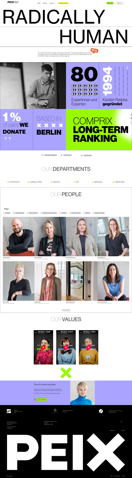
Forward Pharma (63, 3)
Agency (45, 3)
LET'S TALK (110, 3)
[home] (22, 3)
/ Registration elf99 (48, 424)
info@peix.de (9, 428)
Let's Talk (42, 399)
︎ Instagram (112, 430)
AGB (111, 476)
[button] (53, 3)
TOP (121, 421)
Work (39, 3)
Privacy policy (117, 476)
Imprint (123, 476)
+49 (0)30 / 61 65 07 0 (11, 426)
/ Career (46, 422)
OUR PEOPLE (67, 155)
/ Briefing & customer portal (50, 421)
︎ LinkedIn (123, 430)
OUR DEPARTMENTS (50, 155)
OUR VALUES (88, 155)
